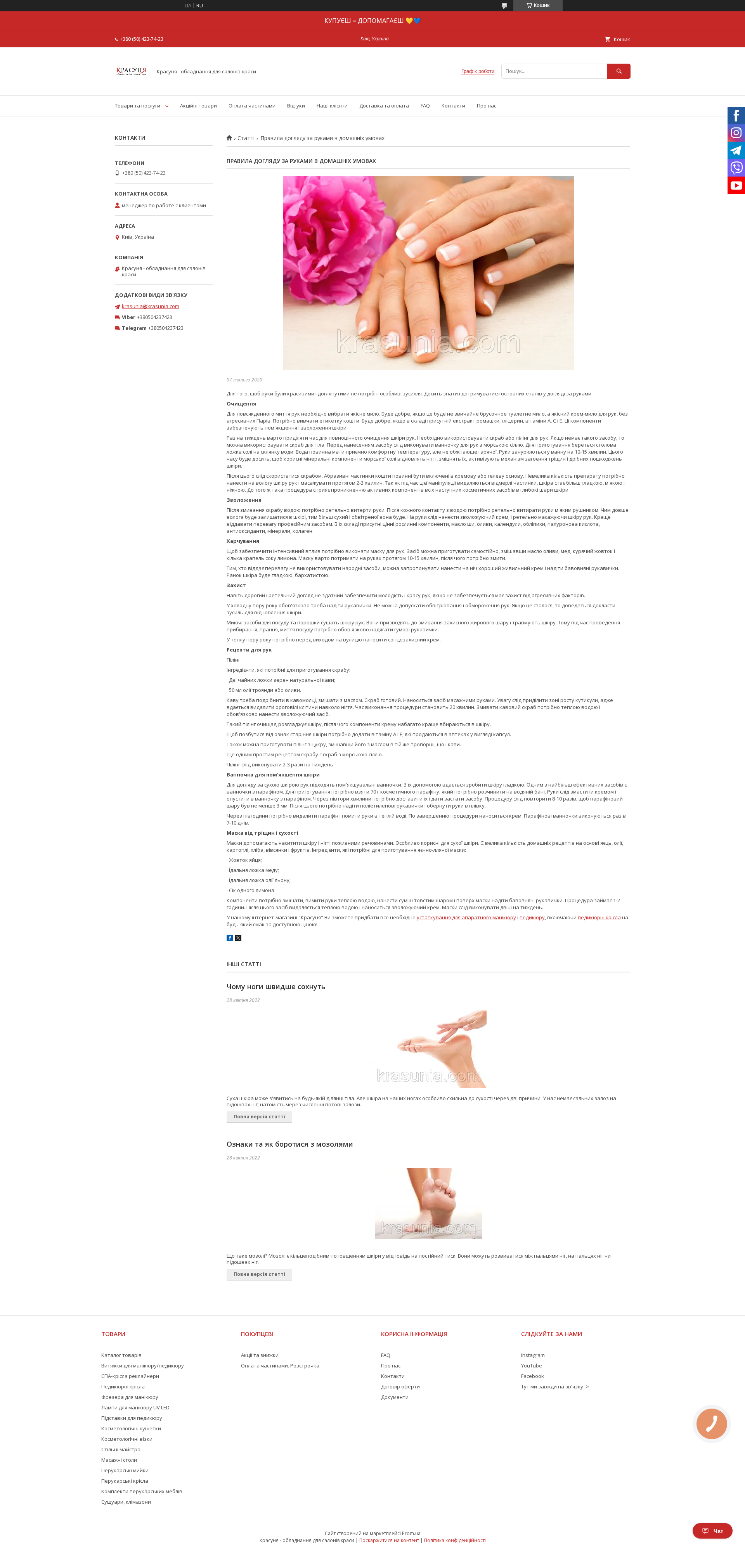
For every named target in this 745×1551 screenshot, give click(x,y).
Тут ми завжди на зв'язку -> (555, 1386)
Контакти (453, 105)
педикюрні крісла (599, 917)
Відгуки (296, 105)
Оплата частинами (252, 105)
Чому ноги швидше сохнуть (276, 986)
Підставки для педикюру (131, 1417)
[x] (238, 939)
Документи (395, 1396)
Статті (246, 138)
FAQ (425, 105)
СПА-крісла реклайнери (130, 1376)
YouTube (531, 1365)
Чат (718, 1531)
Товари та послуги (137, 105)
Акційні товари (198, 105)
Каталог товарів (121, 1355)
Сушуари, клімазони (126, 1501)
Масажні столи (119, 1459)
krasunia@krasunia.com (150, 306)
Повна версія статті (259, 1116)
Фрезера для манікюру (129, 1396)
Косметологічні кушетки (131, 1428)
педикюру (532, 917)
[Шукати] (619, 71)
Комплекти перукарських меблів (141, 1491)
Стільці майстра (120, 1449)
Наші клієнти (332, 105)
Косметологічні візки (126, 1438)
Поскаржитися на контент (389, 1540)
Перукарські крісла (124, 1480)
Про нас (486, 105)
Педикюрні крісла (123, 1386)
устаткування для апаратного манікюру (466, 917)
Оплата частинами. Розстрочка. (281, 1365)
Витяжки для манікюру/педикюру (142, 1365)
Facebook (532, 1376)
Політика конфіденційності (455, 1540)
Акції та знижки (260, 1355)
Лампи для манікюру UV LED (135, 1407)
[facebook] (230, 939)
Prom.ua (411, 1533)
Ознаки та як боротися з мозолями (290, 1144)
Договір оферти (400, 1386)
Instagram (533, 1355)
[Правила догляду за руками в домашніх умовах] (428, 273)
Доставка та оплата (384, 105)
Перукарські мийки (125, 1470)
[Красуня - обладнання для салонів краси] (131, 85)
